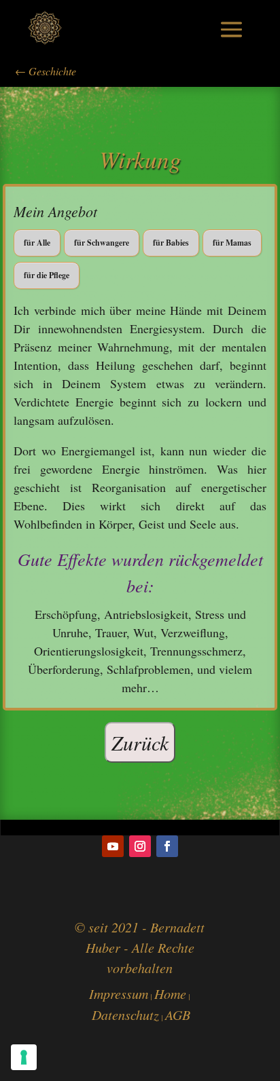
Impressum (118, 993)
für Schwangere (101, 242)
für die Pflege (46, 275)
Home (170, 993)
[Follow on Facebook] (167, 846)
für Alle (37, 242)
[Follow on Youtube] (113, 846)
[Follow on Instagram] (140, 846)
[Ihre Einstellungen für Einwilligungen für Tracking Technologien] (24, 1057)
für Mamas (232, 242)
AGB (177, 1014)
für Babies (171, 242)
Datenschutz (125, 1014)
